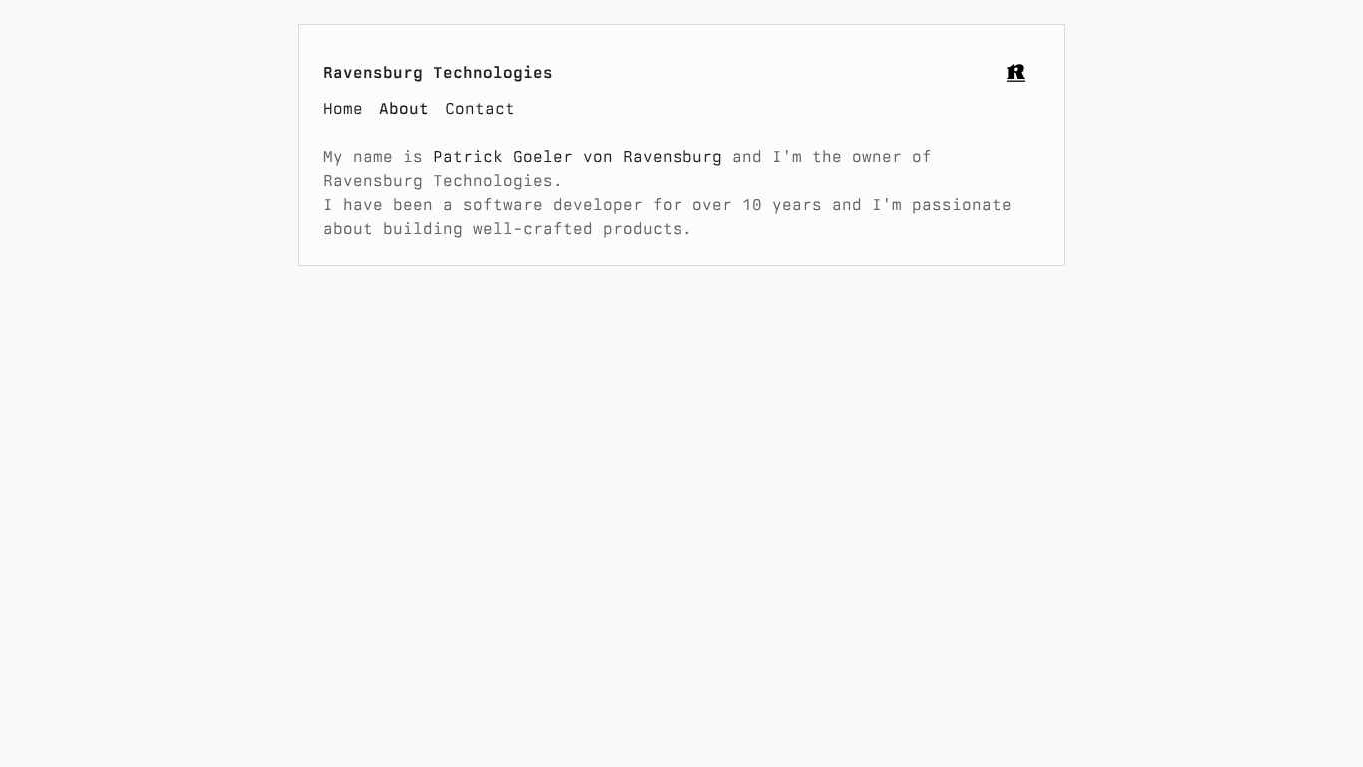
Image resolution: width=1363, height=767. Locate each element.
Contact (480, 108)
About (404, 108)
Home (343, 108)
